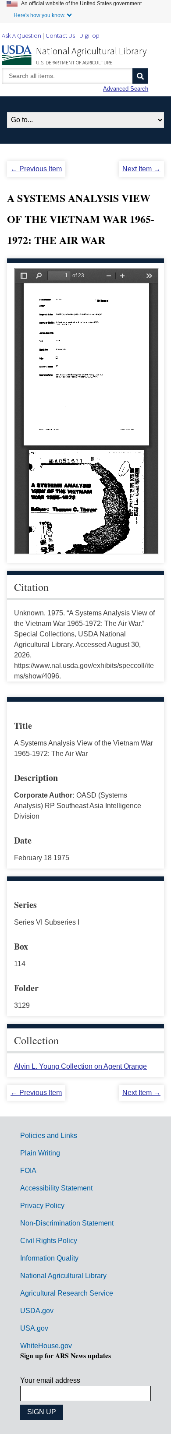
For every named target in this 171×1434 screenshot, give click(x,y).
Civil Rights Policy (48, 1240)
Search (140, 76)
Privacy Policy (42, 1205)
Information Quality (49, 1258)
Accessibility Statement (56, 1188)
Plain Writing (40, 1153)
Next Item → (141, 169)
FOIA (28, 1170)
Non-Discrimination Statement (67, 1223)
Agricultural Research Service (66, 1293)
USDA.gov (36, 1310)
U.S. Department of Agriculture (74, 62)
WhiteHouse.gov (46, 1345)
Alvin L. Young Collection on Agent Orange (80, 1066)
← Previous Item (36, 169)
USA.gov (34, 1328)
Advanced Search (125, 88)
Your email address (50, 1380)
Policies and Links (48, 1135)
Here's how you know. (39, 15)
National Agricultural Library (91, 51)
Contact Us (60, 35)
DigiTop (89, 35)
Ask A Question (21, 35)
